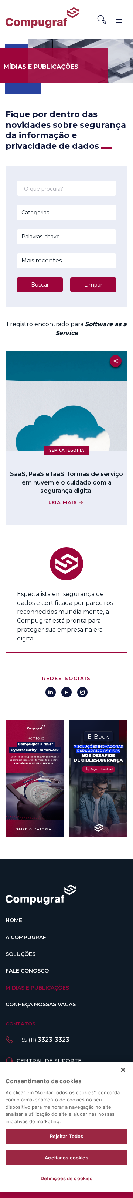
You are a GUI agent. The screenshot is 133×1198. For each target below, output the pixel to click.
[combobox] (56, 212)
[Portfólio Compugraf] (35, 778)
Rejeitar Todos (66, 1136)
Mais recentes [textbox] (41, 260)
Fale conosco (27, 970)
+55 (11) (43, 1040)
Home (14, 920)
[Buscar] (101, 19)
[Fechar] (123, 1070)
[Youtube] (66, 692)
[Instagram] (82, 692)
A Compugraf (26, 937)
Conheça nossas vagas (41, 1004)
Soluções (20, 954)
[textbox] (56, 212)
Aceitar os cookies (66, 1158)
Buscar (40, 284)
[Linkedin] (50, 692)
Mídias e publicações (37, 987)
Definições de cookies (67, 1178)
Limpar (93, 284)
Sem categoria (66, 450)
